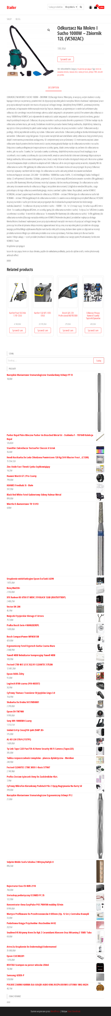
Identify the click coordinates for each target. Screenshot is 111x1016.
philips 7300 (93, 72)
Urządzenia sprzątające (84, 69)
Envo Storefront (74, 1011)
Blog (18, 19)
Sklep (9, 19)
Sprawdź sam (65, 59)
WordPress (55, 1011)
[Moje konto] (90, 7)
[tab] (55, 87)
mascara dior (73, 72)
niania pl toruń (83, 72)
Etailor (11, 7)
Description (53, 87)
